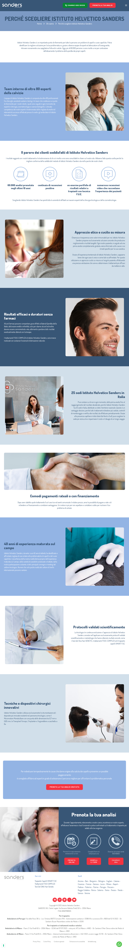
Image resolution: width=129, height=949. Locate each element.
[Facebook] (55, 900)
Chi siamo (50, 23)
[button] (94, 861)
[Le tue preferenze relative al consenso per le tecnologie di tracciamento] (3, 945)
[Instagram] (59, 900)
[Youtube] (74, 900)
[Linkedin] (64, 900)
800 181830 (116, 854)
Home (39, 23)
